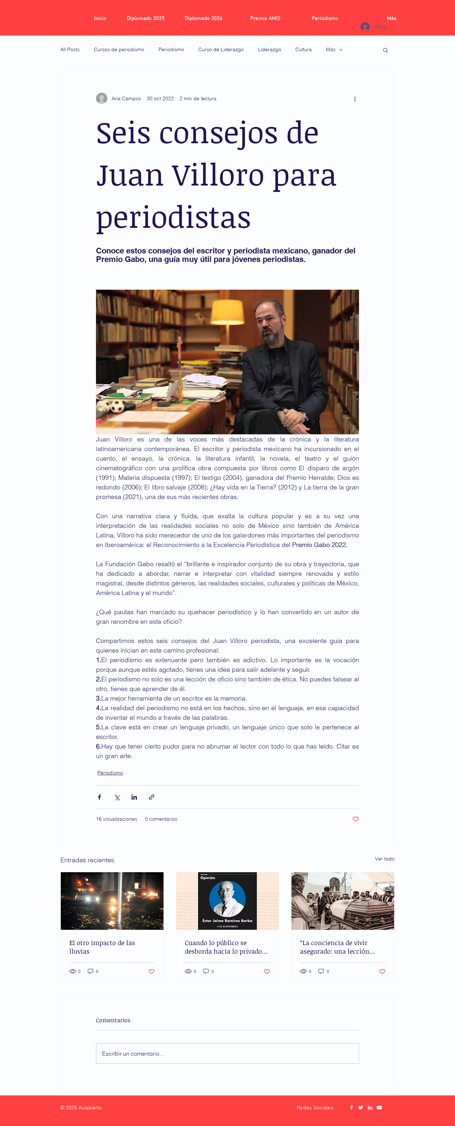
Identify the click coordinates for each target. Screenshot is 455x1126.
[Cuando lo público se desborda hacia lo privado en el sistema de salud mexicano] (227, 901)
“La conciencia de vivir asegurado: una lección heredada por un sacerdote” (341, 946)
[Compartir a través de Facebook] (99, 797)
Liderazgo (269, 49)
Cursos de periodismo (119, 49)
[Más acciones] (354, 98)
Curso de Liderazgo (221, 49)
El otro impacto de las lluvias (102, 946)
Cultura (303, 49)
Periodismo (171, 49)
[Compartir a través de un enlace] (151, 797)
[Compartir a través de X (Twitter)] (116, 797)
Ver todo (385, 859)
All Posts (70, 49)
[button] (385, 50)
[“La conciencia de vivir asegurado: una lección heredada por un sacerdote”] (342, 901)
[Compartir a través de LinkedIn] (134, 797)
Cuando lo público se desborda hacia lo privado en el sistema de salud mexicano (223, 946)
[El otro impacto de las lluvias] (112, 901)
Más (331, 49)
